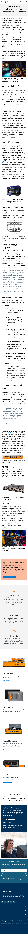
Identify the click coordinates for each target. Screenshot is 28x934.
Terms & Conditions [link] (21, 920)
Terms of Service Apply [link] (10, 925)
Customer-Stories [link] (7, 886)
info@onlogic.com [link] (11, 822)
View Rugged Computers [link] (9, 750)
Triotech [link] (4, 124)
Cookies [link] (4, 921)
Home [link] (1, 885)
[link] (8, 2)
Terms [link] (14, 878)
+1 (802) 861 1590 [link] (10, 819)
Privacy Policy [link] (12, 920)
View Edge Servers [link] (7, 782)
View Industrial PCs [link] (7, 680)
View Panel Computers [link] (8, 716)
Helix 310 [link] (9, 433)
